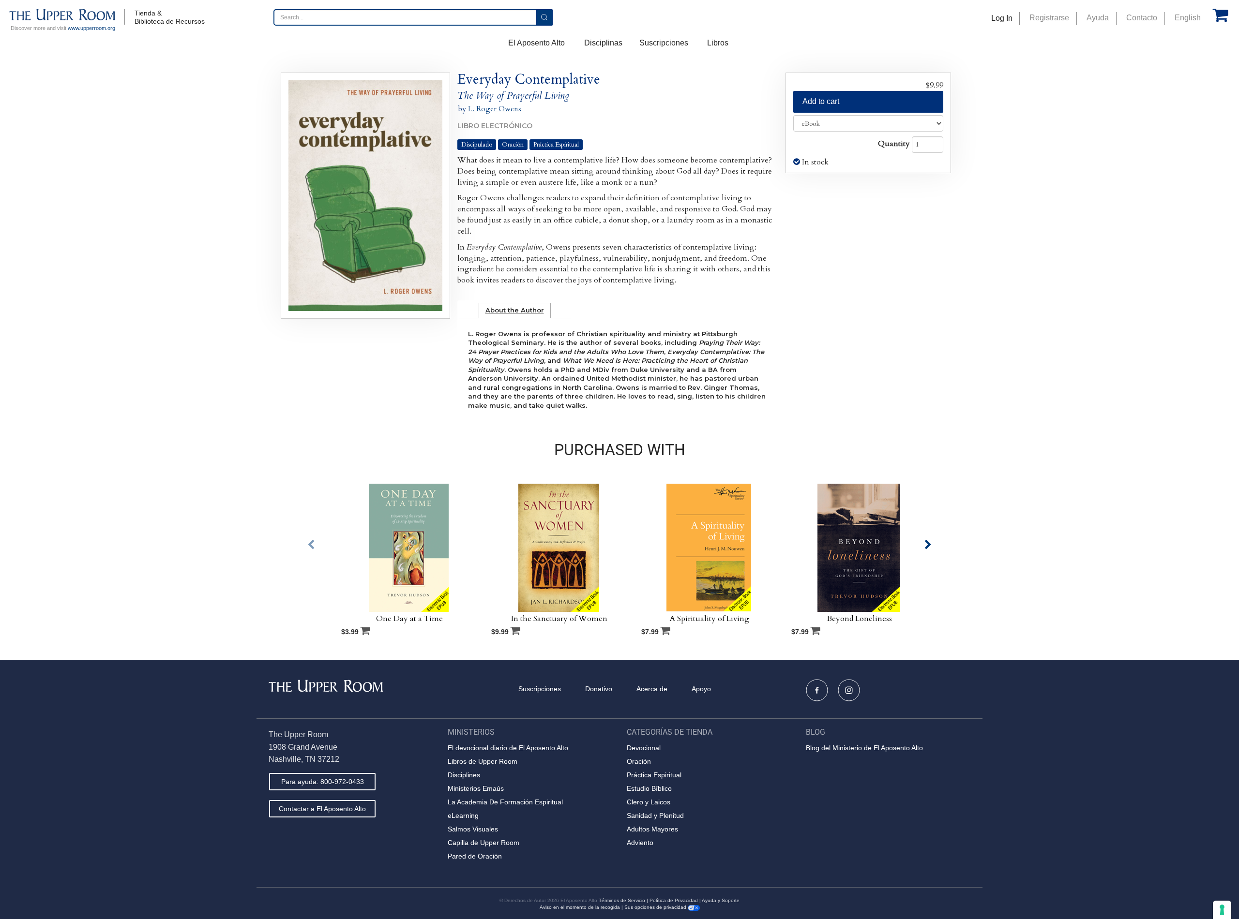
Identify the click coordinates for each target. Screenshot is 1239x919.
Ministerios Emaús (476, 788)
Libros (717, 43)
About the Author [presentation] (514, 310)
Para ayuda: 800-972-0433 (322, 782)
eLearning (463, 815)
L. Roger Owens (494, 109)
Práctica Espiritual (556, 144)
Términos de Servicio (622, 900)
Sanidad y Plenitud (655, 815)
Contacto (1141, 18)
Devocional (644, 748)
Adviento (640, 842)
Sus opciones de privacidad (656, 907)
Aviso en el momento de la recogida (580, 907)
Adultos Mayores (652, 829)
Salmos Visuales (473, 829)
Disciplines (464, 775)
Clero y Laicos (648, 802)
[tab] (515, 310)
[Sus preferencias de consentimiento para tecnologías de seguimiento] (1222, 910)
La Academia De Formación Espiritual (505, 802)
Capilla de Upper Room (483, 842)
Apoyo (701, 689)
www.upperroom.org (91, 28)
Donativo (598, 689)
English (1188, 18)
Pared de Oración (475, 856)
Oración (513, 144)
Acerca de (651, 689)
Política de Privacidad (674, 900)
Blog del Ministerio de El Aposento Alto (864, 748)
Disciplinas (603, 43)
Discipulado (476, 144)
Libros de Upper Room (482, 761)
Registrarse (1049, 18)
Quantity (894, 143)
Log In (1001, 18)
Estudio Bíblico (649, 788)
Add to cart (820, 101)
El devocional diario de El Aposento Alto (508, 748)
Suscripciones (663, 43)
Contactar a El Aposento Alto (322, 809)
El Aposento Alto (536, 43)
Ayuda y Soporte (721, 900)
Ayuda (1098, 18)
